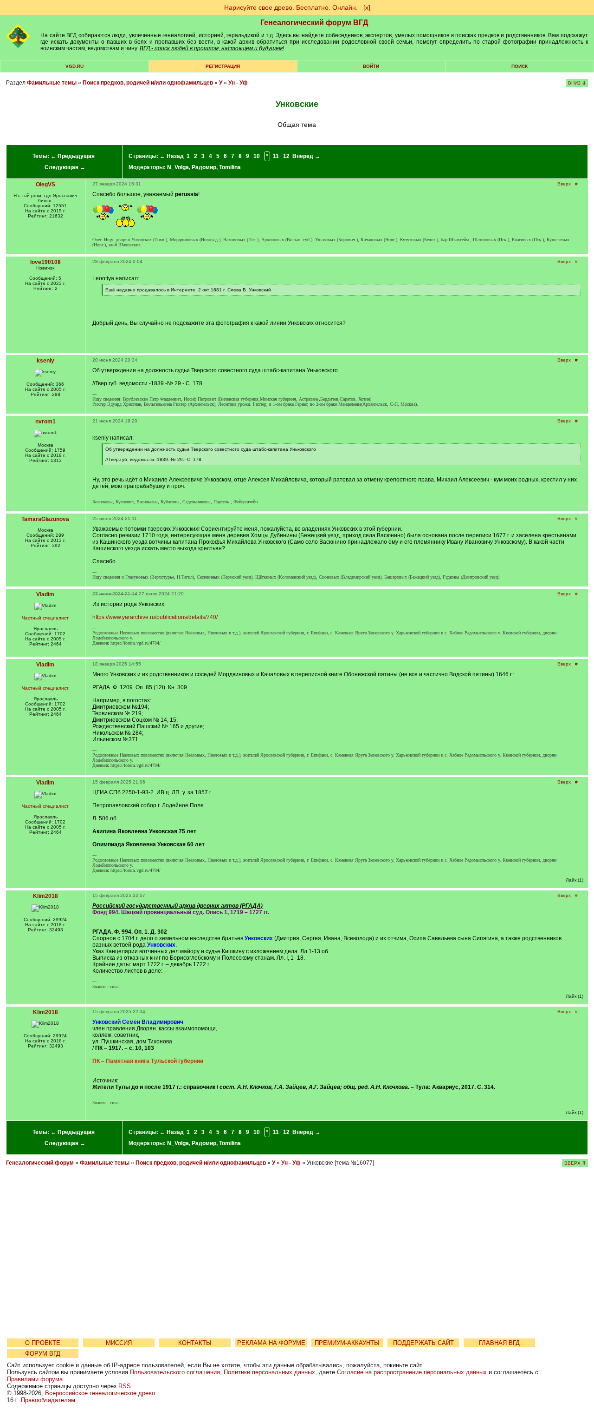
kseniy (45, 360)
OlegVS (45, 184)
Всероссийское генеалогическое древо (100, 1393)
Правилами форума (35, 1379)
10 (256, 156)
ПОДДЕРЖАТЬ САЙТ (423, 1342)
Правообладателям (48, 1400)
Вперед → (306, 156)
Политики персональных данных (269, 1372)
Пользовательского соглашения (175, 1372)
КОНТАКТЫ (195, 1342)
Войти (371, 66)
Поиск (519, 66)
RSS (124, 1386)
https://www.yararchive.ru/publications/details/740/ (155, 617)
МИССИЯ (119, 1342)
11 (276, 156)
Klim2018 (45, 896)
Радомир (204, 167)
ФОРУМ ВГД (42, 1353)
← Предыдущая (73, 156)
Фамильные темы (52, 82)
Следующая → (65, 167)
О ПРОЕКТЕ (42, 1342)
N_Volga (178, 167)
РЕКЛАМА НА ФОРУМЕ (271, 1342)
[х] (366, 7)
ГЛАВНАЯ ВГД (499, 1342)
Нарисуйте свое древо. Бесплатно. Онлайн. (291, 7)
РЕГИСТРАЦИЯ (223, 66)
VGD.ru (74, 66)
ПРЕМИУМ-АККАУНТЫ (347, 1342)
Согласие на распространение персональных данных (412, 1372)
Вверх (564, 183)
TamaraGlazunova (45, 519)
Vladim (45, 594)
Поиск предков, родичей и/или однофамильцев (148, 82)
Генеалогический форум (40, 1163)
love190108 (45, 262)
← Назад (172, 156)
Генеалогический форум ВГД (314, 22)
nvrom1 (45, 421)
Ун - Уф (238, 82)
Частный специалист (45, 617)
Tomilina (230, 167)
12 (286, 156)
